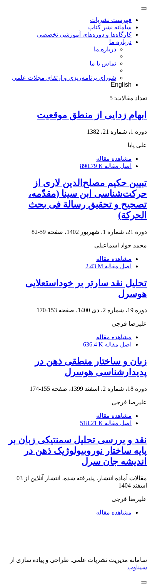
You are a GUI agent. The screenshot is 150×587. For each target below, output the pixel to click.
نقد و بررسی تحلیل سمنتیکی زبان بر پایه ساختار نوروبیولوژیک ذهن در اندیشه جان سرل (77, 450)
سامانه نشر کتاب (110, 27)
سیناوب (137, 567)
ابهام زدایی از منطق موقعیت (92, 115)
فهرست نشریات (111, 20)
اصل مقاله (106, 166)
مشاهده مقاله (114, 158)
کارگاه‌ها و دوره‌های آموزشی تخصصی (84, 34)
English (121, 84)
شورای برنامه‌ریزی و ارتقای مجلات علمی (64, 77)
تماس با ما (103, 63)
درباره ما (120, 42)
